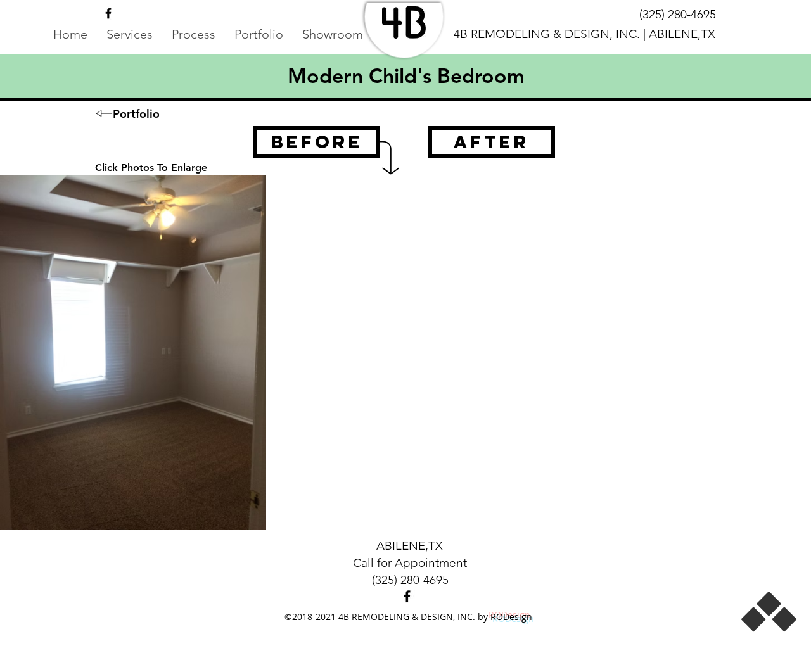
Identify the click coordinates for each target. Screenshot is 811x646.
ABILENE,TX (409, 545)
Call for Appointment (410, 562)
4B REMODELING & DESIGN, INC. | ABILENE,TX (584, 34)
